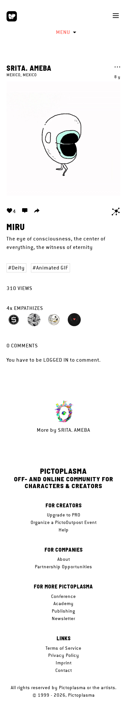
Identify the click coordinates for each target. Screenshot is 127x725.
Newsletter (63, 618)
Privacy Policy (63, 655)
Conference (63, 596)
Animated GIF (52, 267)
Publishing (63, 611)
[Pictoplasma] (12, 16)
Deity (18, 267)
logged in (56, 359)
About (63, 559)
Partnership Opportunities (63, 567)
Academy (63, 603)
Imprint (64, 663)
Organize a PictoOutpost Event (64, 522)
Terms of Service (63, 648)
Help (64, 530)
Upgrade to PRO (63, 515)
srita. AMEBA (29, 68)
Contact (63, 670)
